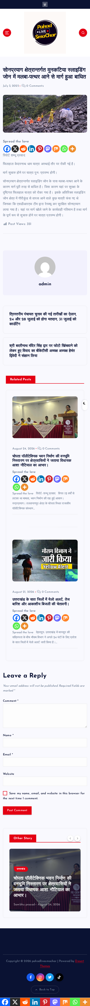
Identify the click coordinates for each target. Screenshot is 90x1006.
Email (8, 754)
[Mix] (56, 148)
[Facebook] (7, 148)
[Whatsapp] (64, 148)
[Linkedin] (31, 148)
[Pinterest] (39, 148)
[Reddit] (23, 148)
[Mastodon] (47, 148)
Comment (10, 701)
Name (8, 735)
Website (8, 774)
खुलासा (40, 869)
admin (45, 284)
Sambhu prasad (44, 904)
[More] (72, 148)
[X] (15, 148)
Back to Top (47, 989)
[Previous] (70, 838)
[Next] (77, 838)
